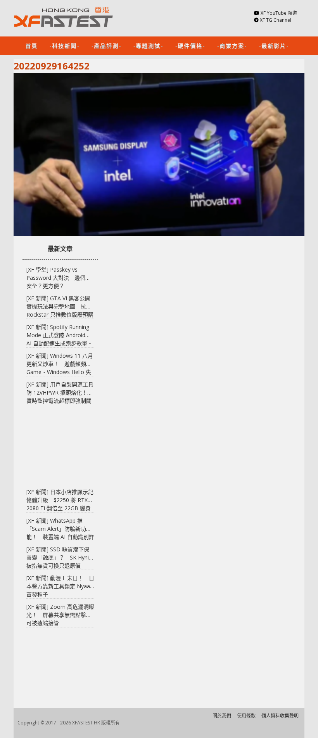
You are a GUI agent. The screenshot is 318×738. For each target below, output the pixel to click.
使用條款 (246, 715)
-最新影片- (274, 45)
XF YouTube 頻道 (279, 13)
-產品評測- (106, 45)
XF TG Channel (275, 20)
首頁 (31, 45)
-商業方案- (232, 45)
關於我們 (222, 715)
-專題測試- (148, 45)
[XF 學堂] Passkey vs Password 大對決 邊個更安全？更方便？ (58, 277)
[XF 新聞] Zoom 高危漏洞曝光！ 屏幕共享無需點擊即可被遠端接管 (60, 615)
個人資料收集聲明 (280, 715)
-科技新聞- (64, 45)
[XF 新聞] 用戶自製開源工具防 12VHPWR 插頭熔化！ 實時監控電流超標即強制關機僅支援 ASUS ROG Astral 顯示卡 (59, 401)
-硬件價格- (190, 45)
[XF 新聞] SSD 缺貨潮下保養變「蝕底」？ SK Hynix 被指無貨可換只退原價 (59, 557)
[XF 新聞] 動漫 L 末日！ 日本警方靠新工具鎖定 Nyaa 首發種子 (60, 586)
